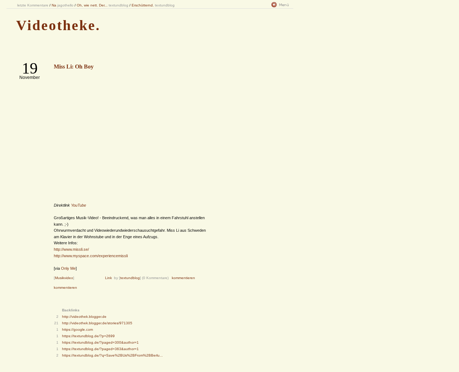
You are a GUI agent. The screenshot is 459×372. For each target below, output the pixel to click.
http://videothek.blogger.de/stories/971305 (97, 323)
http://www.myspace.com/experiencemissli (91, 256)
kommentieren (183, 278)
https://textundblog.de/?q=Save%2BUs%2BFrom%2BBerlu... (112, 355)
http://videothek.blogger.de (84, 317)
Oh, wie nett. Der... (92, 5)
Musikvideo (64, 278)
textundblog (130, 278)
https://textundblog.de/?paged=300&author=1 (100, 342)
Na (54, 5)
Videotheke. (58, 25)
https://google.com (77, 329)
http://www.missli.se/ (71, 249)
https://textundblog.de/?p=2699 (88, 336)
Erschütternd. (143, 5)
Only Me (68, 268)
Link (108, 278)
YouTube (78, 205)
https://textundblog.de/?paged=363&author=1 (100, 349)
